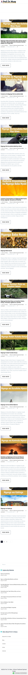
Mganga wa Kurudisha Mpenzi (9, 404)
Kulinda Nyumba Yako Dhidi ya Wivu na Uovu (11, 591)
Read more (5, 65)
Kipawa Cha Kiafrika (5, 573)
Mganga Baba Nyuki (6, 250)
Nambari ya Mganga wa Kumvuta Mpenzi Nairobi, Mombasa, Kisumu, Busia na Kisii (12, 457)
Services (4, 650)
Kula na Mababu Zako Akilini (7, 602)
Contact (4, 643)
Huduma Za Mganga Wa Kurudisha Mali (12, 94)
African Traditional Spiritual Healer (17, 45)
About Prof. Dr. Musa (6, 636)
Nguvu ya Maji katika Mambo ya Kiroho (9, 579)
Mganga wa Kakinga (6, 508)
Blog (3, 640)
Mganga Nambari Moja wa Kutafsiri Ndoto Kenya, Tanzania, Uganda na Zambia (12, 301)
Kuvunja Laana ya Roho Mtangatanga (9, 612)
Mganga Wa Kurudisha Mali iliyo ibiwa (11, 146)
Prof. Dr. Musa (5, 45)
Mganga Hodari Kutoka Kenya (9, 352)
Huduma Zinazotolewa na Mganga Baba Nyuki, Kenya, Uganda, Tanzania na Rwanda (14, 199)
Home (3, 647)
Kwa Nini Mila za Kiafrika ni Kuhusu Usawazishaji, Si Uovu (13, 618)
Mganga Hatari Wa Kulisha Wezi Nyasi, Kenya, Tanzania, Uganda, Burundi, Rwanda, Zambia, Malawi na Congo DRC (13, 42)
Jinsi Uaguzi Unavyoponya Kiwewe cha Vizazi (11, 596)
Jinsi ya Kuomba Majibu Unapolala (8, 607)
